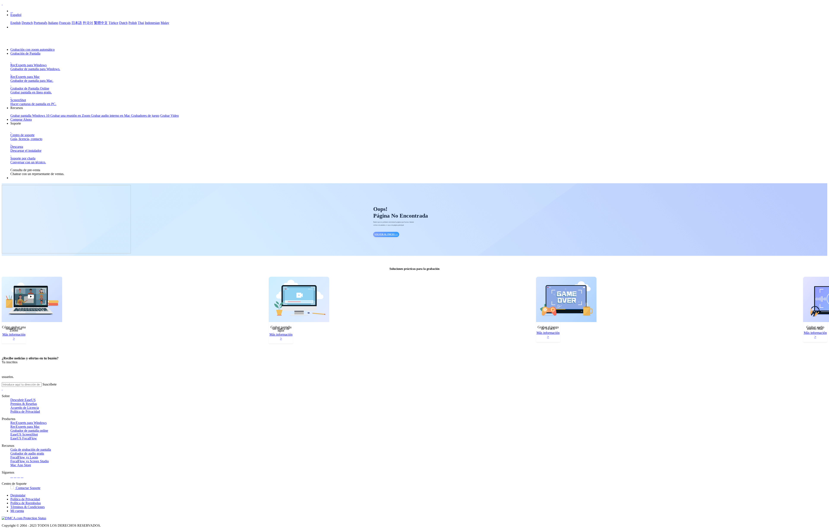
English (15, 23)
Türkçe (113, 23)
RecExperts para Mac (25, 426)
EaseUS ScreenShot (24, 434)
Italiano (53, 23)
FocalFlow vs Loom (24, 457)
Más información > (13, 336)
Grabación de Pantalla (25, 53)
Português (40, 23)
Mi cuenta (17, 511)
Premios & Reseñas (23, 404)
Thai (141, 23)
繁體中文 (101, 23)
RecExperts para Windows (28, 423)
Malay (165, 23)
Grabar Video (169, 115)
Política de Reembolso (25, 503)
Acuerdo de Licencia (24, 407)
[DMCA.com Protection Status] (24, 518)
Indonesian (152, 23)
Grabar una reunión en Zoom (70, 115)
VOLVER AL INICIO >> (386, 234)
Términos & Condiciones (27, 507)
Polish (132, 23)
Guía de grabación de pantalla (30, 449)
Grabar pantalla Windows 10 (30, 115)
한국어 (88, 23)
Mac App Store (20, 465)
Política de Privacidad (25, 411)
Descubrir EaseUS (23, 400)
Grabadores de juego (145, 115)
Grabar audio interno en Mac (111, 115)
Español (15, 15)
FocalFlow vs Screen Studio (29, 461)
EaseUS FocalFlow (23, 438)
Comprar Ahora (21, 119)
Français (65, 23)
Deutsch (27, 23)
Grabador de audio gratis (27, 453)
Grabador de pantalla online (29, 430)
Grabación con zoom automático (32, 49)
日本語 (76, 23)
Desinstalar (17, 495)
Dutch (123, 23)
